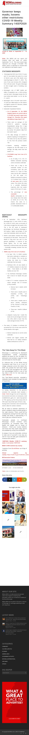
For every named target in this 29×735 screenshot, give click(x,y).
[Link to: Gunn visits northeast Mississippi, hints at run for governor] (8, 508)
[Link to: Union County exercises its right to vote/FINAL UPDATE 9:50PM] (8, 496)
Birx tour (9, 375)
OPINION (4, 664)
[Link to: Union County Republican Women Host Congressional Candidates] (8, 520)
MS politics (21, 471)
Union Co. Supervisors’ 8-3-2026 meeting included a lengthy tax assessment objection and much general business (16, 625)
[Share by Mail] (24, 479)
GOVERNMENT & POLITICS (8, 656)
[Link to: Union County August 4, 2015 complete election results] (21, 532)
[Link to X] (21, 733)
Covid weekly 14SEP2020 (13, 443)
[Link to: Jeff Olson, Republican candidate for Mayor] (21, 496)
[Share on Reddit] (19, 479)
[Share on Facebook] (4, 479)
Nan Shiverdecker (18, 467)
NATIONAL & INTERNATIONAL (8, 659)
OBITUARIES (5, 661)
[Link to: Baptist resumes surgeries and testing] (21, 520)
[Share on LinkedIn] (14, 479)
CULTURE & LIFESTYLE (7, 649)
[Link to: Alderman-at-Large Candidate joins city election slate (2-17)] (8, 532)
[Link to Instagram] (26, 733)
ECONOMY (4, 651)
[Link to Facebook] (23, 733)
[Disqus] (14, 562)
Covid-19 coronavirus (11, 471)
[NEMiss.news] (12, 3)
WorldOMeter (16, 448)
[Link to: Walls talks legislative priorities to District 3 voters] (21, 508)
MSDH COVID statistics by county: (12, 446)
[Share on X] (9, 479)
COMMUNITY (5, 646)
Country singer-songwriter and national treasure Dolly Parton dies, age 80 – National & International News (16, 631)
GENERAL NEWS (5, 654)
